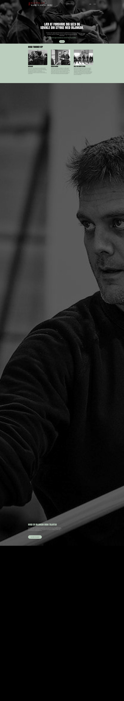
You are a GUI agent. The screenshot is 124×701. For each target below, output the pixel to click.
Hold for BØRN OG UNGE (79, 66)
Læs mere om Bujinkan (35, 537)
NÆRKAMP (30, 66)
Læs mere (62, 41)
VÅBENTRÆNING (54, 66)
